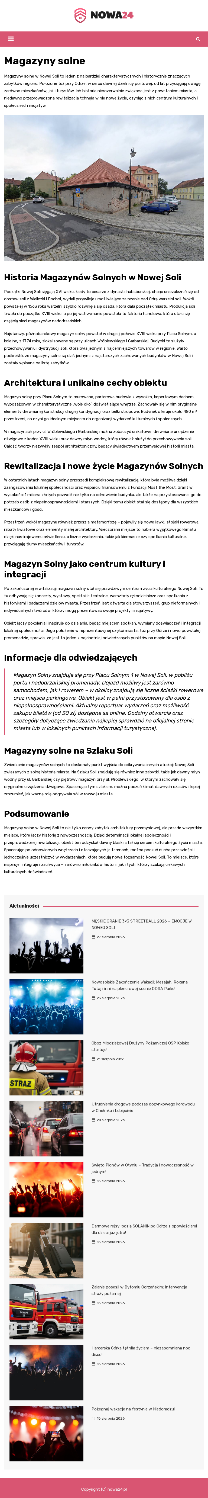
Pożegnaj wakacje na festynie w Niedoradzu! (133, 1409)
